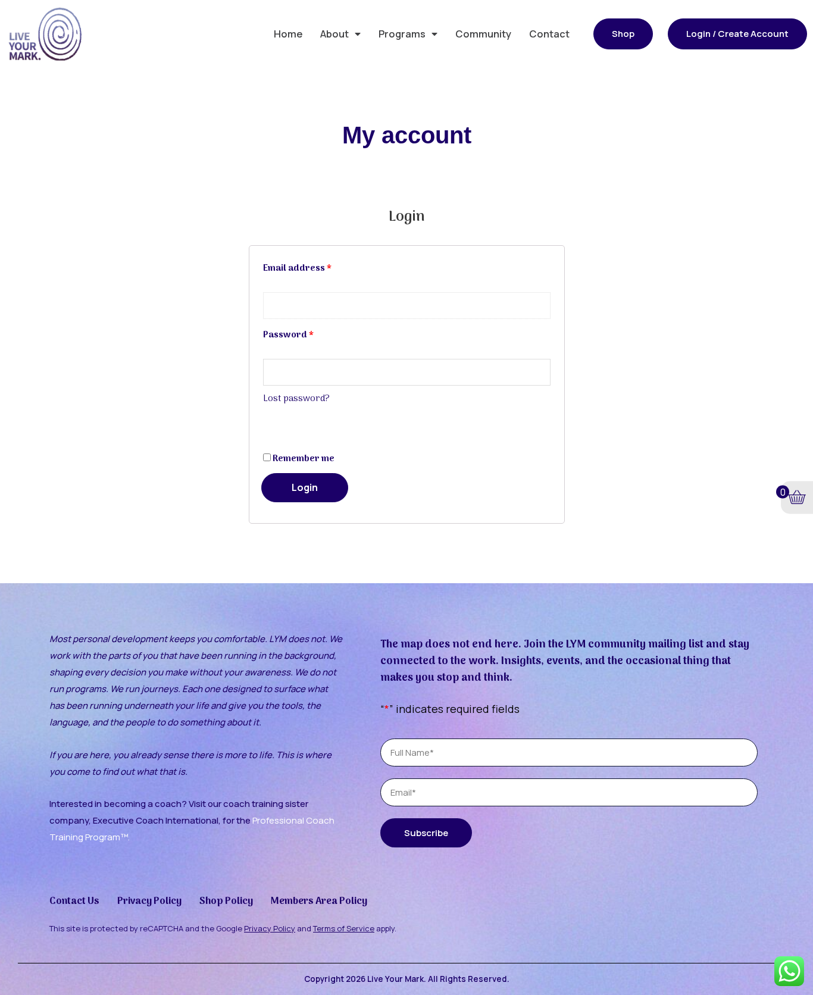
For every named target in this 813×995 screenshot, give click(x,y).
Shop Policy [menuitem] (226, 901)
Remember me (302, 459)
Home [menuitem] (288, 33)
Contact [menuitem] (549, 33)
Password (288, 335)
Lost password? (296, 399)
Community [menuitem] (483, 33)
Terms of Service (343, 928)
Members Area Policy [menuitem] (319, 901)
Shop (623, 33)
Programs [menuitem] (402, 33)
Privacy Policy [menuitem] (149, 901)
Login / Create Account (737, 33)
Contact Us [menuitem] (74, 901)
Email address (297, 268)
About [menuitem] (334, 33)
